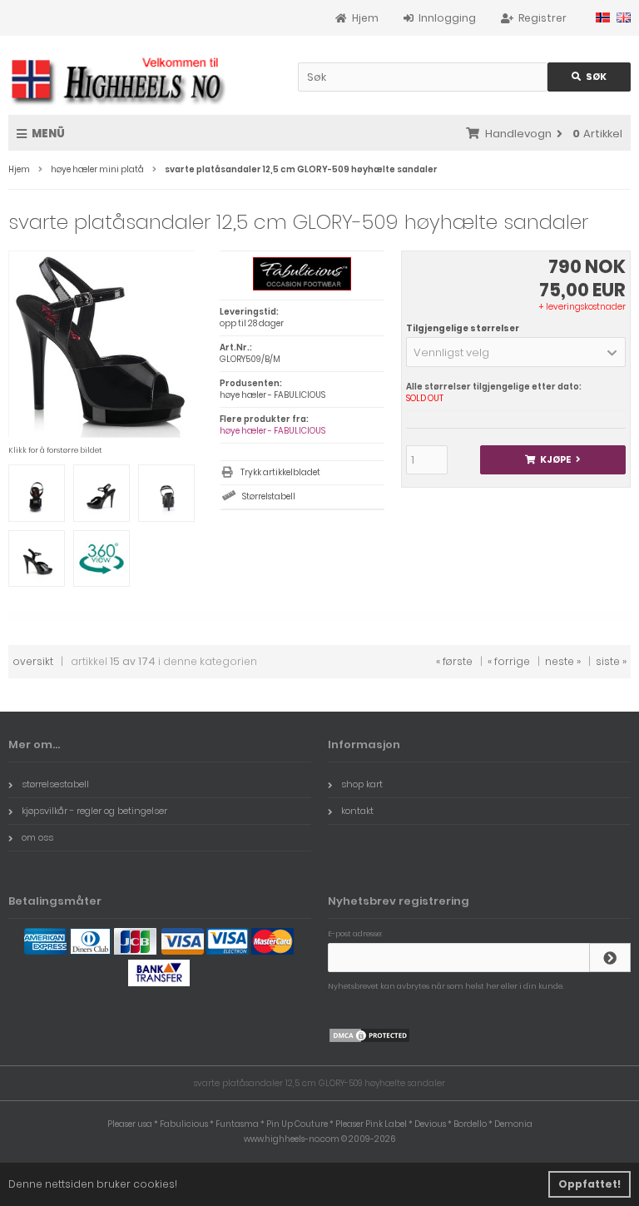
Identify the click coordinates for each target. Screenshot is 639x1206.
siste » (611, 661)
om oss (37, 837)
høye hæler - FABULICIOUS (272, 430)
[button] (516, 352)
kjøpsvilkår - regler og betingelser (94, 810)
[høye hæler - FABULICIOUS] (302, 287)
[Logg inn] (610, 957)
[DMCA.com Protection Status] (369, 1040)
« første (454, 661)
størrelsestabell (55, 784)
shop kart (362, 784)
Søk (589, 77)
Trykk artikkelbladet (280, 472)
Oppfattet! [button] (589, 1184)
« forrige (509, 661)
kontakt (357, 810)
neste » (563, 661)
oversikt (32, 661)
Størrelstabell (268, 496)
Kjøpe (552, 460)
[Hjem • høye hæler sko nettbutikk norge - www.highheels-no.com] (118, 79)
